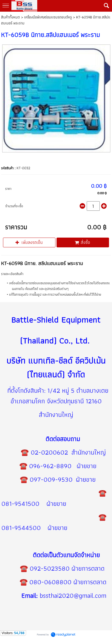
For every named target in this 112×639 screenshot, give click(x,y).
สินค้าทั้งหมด (10, 17)
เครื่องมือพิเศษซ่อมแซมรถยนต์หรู (48, 17)
